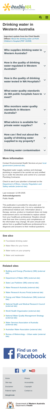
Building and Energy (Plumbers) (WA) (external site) (25, 272)
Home (7, 378)
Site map (8, 382)
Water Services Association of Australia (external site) (22, 323)
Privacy (27, 378)
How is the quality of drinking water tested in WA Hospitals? (22, 80)
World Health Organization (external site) (23, 311)
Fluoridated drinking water (17, 241)
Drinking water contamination (22, 150)
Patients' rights (10, 391)
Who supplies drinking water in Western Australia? (23, 52)
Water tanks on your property (18, 250)
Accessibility (29, 382)
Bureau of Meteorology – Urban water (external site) (25, 335)
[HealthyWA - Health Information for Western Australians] (19, 4)
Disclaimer (9, 386)
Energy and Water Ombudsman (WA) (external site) (25, 298)
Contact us (28, 391)
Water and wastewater (15, 255)
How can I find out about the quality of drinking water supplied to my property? (21, 137)
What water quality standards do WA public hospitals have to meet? (23, 93)
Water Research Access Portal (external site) (24, 292)
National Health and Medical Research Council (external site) (25, 305)
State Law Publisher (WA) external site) (22, 283)
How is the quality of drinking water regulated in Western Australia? (22, 65)
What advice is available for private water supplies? (21, 124)
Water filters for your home (17, 246)
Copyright (28, 386)
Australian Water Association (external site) (24, 329)
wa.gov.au (10, 395)
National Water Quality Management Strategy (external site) (25, 317)
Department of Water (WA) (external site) (23, 278)
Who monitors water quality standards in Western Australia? (21, 109)
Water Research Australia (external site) (22, 287)
